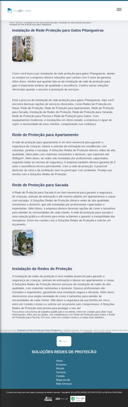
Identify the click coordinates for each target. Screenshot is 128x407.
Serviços (61, 372)
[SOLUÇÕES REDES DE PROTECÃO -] (19, 16)
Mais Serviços (64, 383)
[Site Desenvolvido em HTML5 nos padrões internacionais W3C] (62, 399)
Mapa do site (63, 379)
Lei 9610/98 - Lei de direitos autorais (97, 332)
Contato (60, 376)
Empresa (61, 364)
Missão (60, 368)
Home (59, 360)
